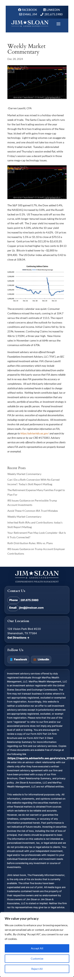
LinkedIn (41, 659)
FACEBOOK (30, 9)
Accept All (37, 948)
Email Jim (30, 14)
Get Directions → (18, 637)
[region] (37, 944)
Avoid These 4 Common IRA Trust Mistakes (32, 510)
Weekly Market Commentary (24, 474)
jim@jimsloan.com (31, 607)
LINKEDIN (53, 9)
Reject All (37, 968)
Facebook (18, 659)
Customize (37, 958)
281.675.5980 (53, 14)
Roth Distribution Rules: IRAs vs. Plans (30, 543)
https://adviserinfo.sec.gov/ (34, 433)
